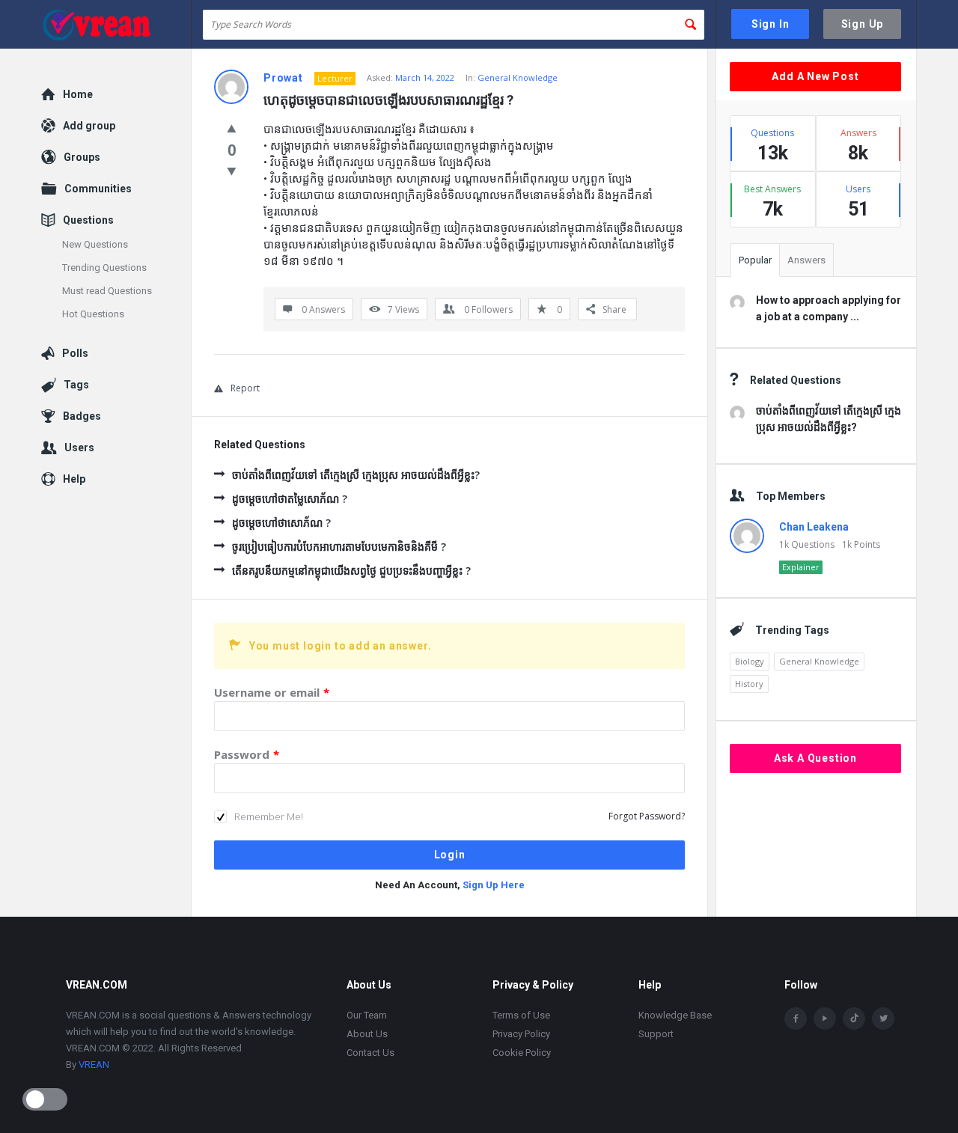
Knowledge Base (675, 1015)
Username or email (271, 692)
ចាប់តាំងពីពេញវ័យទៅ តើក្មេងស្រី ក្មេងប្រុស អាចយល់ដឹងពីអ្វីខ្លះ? (356, 474)
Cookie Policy (521, 1052)
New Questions (95, 244)
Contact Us (370, 1052)
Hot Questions (93, 314)
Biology (749, 661)
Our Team (367, 1015)
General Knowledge (518, 77)
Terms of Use (521, 1015)
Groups (82, 157)
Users (79, 447)
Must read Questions (107, 290)
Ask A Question (815, 758)
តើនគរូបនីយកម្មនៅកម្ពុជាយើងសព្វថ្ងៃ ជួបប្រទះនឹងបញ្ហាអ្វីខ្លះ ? (351, 570)
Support (656, 1033)
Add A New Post (815, 76)
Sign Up (862, 24)
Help (74, 479)
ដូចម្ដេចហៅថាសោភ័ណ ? (281, 522)
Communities (98, 189)
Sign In (770, 24)
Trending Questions (104, 267)
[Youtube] (825, 1018)
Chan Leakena (814, 527)
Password (246, 754)
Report (245, 388)
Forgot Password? (646, 816)
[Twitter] (883, 1018)
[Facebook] (795, 1018)
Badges (82, 416)
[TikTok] (854, 1018)
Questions (88, 220)
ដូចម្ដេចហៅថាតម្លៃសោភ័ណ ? (289, 498)
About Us (367, 1033)
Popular (755, 260)
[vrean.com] (116, 24)
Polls (75, 353)
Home (78, 94)
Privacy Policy (521, 1033)
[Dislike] (232, 170)
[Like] (232, 127)
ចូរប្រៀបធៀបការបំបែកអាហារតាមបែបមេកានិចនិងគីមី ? (339, 546)
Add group (89, 126)
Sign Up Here (494, 885)
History (749, 683)
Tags (76, 385)
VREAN (94, 1064)
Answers (806, 260)
